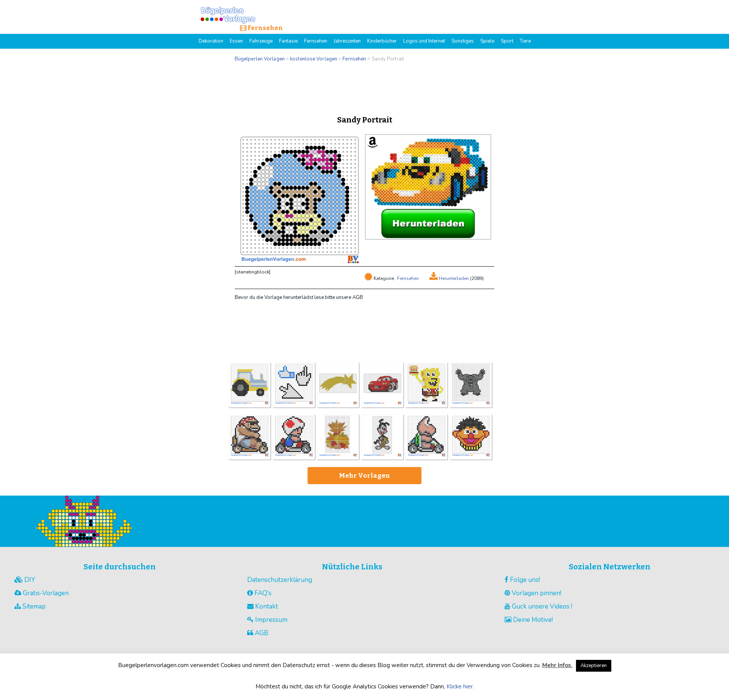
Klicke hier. (460, 686)
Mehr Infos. (557, 665)
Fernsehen (408, 278)
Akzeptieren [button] (594, 665)
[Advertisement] (364, 87)
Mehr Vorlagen (364, 476)
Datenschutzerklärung (279, 579)
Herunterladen (453, 278)
